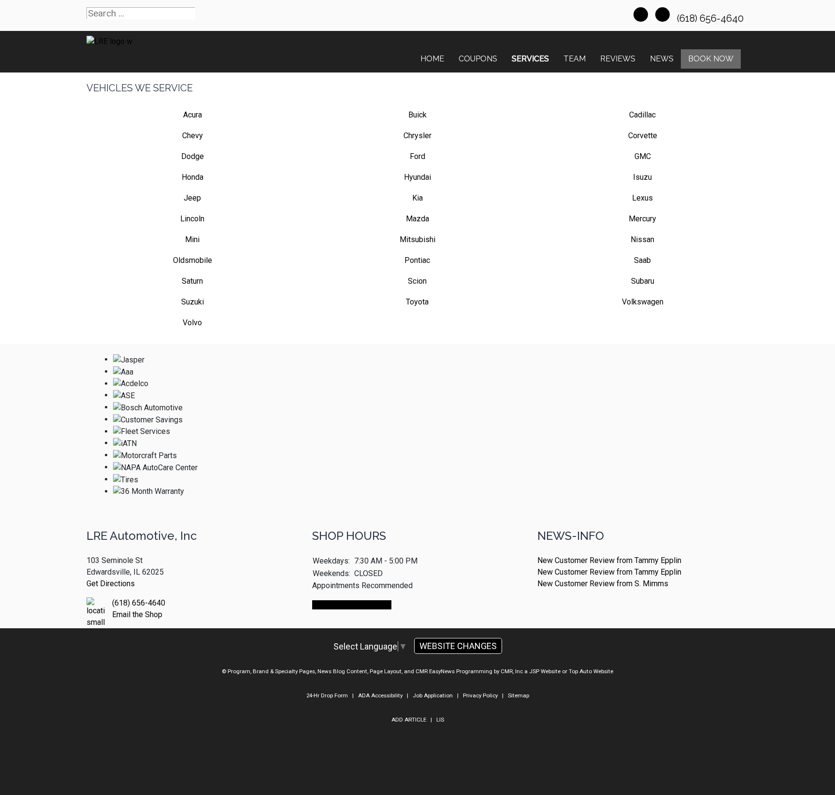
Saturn (192, 281)
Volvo (192, 322)
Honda (192, 177)
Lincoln (192, 218)
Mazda (417, 218)
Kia (417, 197)
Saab (642, 260)
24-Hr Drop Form (327, 695)
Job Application (433, 695)
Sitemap (518, 695)
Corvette (642, 135)
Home (432, 58)
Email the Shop (137, 614)
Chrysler (417, 135)
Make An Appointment (352, 604)
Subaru (642, 281)
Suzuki (192, 301)
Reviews (617, 58)
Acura (192, 114)
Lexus (642, 197)
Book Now (711, 58)
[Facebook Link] (640, 14)
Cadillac (642, 114)
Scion (417, 281)
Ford (417, 156)
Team (574, 58)
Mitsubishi (417, 239)
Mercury (642, 218)
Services (530, 58)
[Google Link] (662, 14)
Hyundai (417, 177)
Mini (192, 239)
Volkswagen (642, 301)
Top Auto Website (591, 671)
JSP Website (545, 671)
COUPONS (478, 58)
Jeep (192, 197)
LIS (440, 719)
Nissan (642, 239)
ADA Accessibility (380, 695)
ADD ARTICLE (408, 719)
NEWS (662, 58)
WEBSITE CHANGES (458, 646)
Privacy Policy (480, 695)
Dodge (192, 156)
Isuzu (642, 177)
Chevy (192, 135)
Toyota (417, 301)
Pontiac (417, 260)
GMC (642, 156)
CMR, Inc (512, 671)
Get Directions (110, 583)
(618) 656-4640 (711, 18)
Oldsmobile (192, 260)
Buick (417, 114)
